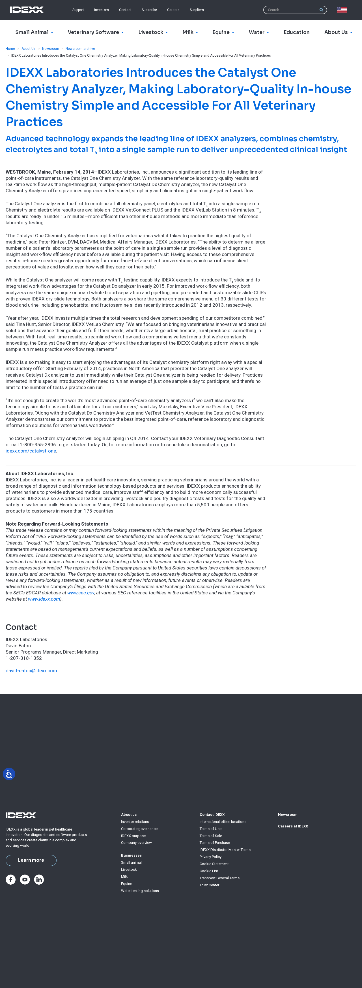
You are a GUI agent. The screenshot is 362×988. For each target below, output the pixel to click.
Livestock (129, 869)
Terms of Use (210, 829)
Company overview (136, 842)
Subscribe (149, 10)
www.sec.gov (80, 593)
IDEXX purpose (133, 836)
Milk (124, 876)
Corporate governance (139, 829)
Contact (125, 10)
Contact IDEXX (212, 814)
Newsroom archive (80, 49)
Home (10, 49)
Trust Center (209, 885)
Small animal (131, 862)
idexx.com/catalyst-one (31, 451)
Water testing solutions (140, 891)
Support (78, 10)
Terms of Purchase (215, 842)
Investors (101, 10)
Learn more (31, 860)
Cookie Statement (214, 864)
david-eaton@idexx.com (31, 670)
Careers (173, 10)
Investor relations (135, 822)
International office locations (223, 822)
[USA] (343, 10)
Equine (126, 884)
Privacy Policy (210, 857)
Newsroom (50, 49)
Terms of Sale (211, 836)
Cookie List (209, 871)
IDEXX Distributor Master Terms (225, 850)
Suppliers (197, 10)
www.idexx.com (44, 599)
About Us (28, 49)
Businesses (131, 855)
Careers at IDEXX (293, 826)
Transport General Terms (220, 878)
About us (129, 814)
